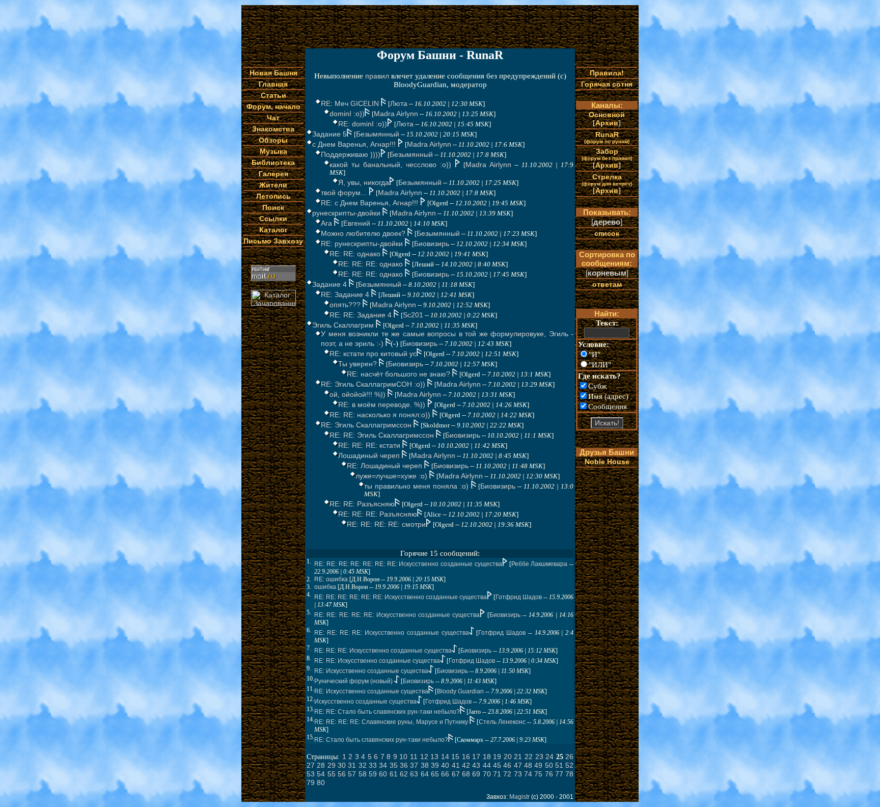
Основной (607, 115)
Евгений (356, 223)
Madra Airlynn (396, 114)
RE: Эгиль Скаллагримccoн (367, 425)
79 (311, 782)
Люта (398, 103)
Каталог (273, 230)
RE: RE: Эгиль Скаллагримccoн (382, 435)
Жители (273, 185)
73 (518, 774)
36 (404, 765)
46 (507, 765)
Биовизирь (431, 243)
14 (445, 756)
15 (455, 756)
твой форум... (345, 193)
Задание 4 (330, 284)
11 (414, 756)
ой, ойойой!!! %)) (358, 394)
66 (445, 774)
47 (518, 765)
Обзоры (273, 140)
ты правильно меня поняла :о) (417, 486)
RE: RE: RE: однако (371, 264)
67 (456, 774)
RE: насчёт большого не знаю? (399, 374)
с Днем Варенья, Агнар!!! (355, 144)
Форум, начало (273, 106)
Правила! (607, 73)
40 (445, 765)
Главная (273, 84)
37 (414, 765)
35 (394, 765)
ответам (607, 284)
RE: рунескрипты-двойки (363, 243)
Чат (273, 118)
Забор (607, 154)
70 (487, 774)
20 (508, 756)
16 (466, 756)
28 (321, 765)
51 (559, 765)
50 (549, 765)
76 (549, 774)
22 (529, 756)
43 (476, 765)
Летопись (273, 196)
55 (331, 774)
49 (538, 765)
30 (342, 765)
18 (487, 756)
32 (363, 765)
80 (321, 782)
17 (476, 756)
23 (539, 756)
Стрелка (607, 179)
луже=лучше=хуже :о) (392, 476)
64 (425, 774)
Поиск (273, 207)
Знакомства (273, 129)
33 (373, 765)
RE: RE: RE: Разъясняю (377, 514)
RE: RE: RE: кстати (370, 445)
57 (352, 774)
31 (352, 765)
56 (342, 774)
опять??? (346, 305)
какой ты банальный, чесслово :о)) (392, 164)
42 (466, 765)
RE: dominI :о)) (362, 124)
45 (497, 765)
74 (528, 774)
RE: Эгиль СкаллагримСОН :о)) (374, 384)
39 (435, 765)
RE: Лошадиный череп (385, 466)
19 (497, 756)
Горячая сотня (606, 84)
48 (528, 765)
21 (518, 756)
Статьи (273, 95)
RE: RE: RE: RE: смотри (386, 524)
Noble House (607, 462)
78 (569, 774)
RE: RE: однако (355, 254)
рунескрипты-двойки (347, 213)
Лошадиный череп (370, 455)
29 (331, 765)
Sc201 (413, 315)
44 (487, 765)
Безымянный (377, 134)
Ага (327, 223)
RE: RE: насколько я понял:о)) (380, 415)
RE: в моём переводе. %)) (382, 404)
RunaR (606, 137)
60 (383, 774)
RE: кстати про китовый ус (373, 353)
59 (373, 774)
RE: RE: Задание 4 (361, 315)
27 (311, 765)
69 (476, 774)
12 (424, 756)
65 (435, 774)
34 (383, 765)
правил (377, 76)
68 (466, 774)
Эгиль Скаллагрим (344, 325)
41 (456, 765)
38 (425, 765)
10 (403, 756)
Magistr (519, 796)
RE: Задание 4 (346, 294)
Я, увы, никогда (363, 182)
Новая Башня (273, 73)
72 (507, 774)
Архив (606, 123)
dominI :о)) (347, 114)
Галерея (273, 174)
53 (311, 774)
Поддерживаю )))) (350, 154)
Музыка (273, 151)
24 (549, 756)
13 (434, 756)
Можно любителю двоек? (364, 233)
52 (569, 765)
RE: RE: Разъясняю (362, 504)
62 (404, 774)
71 (497, 774)
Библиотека (273, 162)
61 (394, 774)
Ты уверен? (358, 364)
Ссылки (273, 218)
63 (414, 774)
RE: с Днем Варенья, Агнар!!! (370, 203)
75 (538, 774)
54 (321, 774)
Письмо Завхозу (273, 241)
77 (559, 774)
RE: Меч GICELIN (351, 103)
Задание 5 (329, 134)
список (606, 233)
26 (569, 756)
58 (363, 774)
